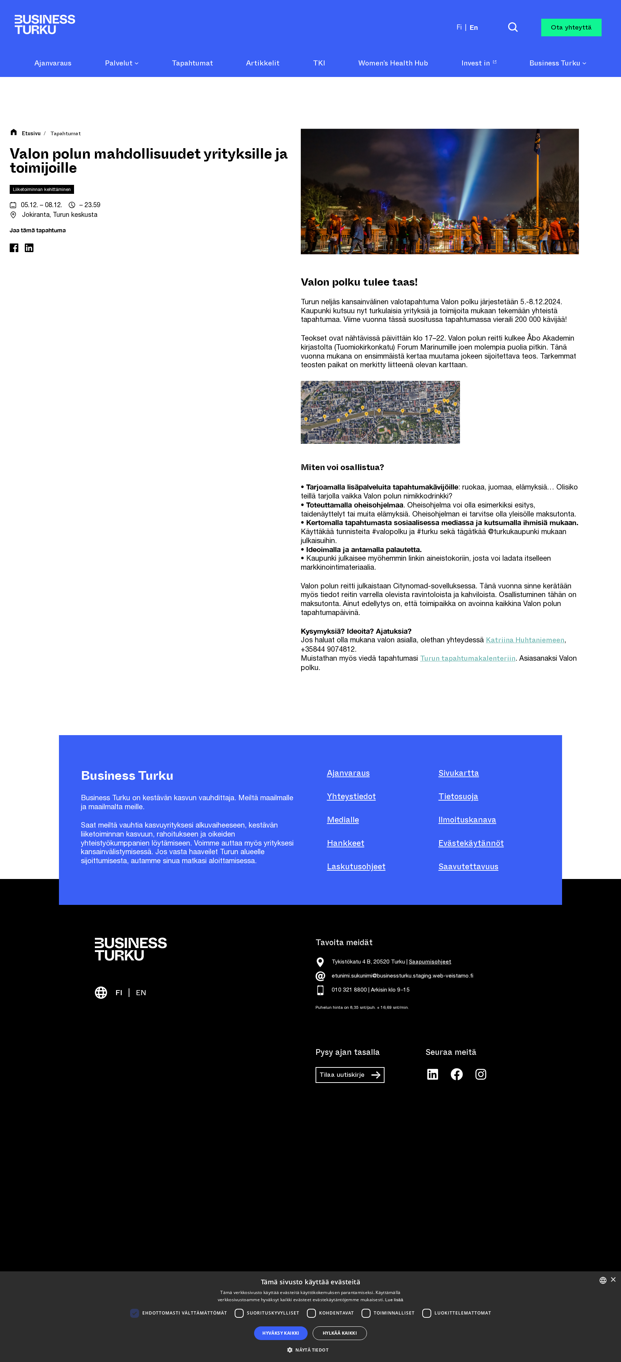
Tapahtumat (65, 133)
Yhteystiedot (351, 796)
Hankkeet (345, 843)
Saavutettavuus (468, 867)
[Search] (512, 27)
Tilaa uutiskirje (341, 1074)
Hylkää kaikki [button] (340, 1333)
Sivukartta (458, 773)
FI (118, 993)
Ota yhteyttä (571, 27)
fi (459, 27)
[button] (310, 1349)
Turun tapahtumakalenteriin (467, 658)
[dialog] (310, 1316)
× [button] (613, 1280)
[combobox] (603, 1280)
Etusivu (31, 134)
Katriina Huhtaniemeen (525, 640)
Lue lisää (394, 1300)
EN (141, 993)
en (474, 27)
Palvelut (119, 63)
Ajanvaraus (348, 773)
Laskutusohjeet (356, 867)
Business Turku (555, 63)
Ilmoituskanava (467, 820)
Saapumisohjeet (430, 962)
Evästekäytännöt (471, 843)
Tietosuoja (458, 796)
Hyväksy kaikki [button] (280, 1333)
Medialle (343, 820)
